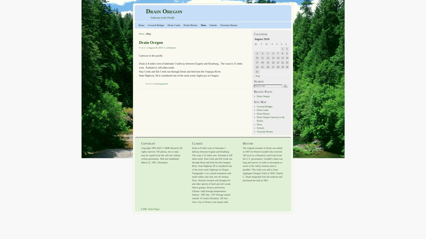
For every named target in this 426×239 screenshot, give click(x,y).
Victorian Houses (228, 25)
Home (141, 25)
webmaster (171, 48)
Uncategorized (161, 84)
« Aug (257, 76)
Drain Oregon (164, 11)
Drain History (191, 25)
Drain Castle (174, 25)
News (203, 25)
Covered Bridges (156, 25)
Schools (213, 25)
